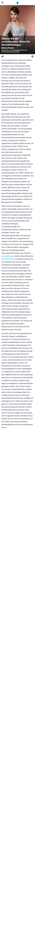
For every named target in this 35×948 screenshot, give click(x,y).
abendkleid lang (7, 256)
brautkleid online (7, 259)
